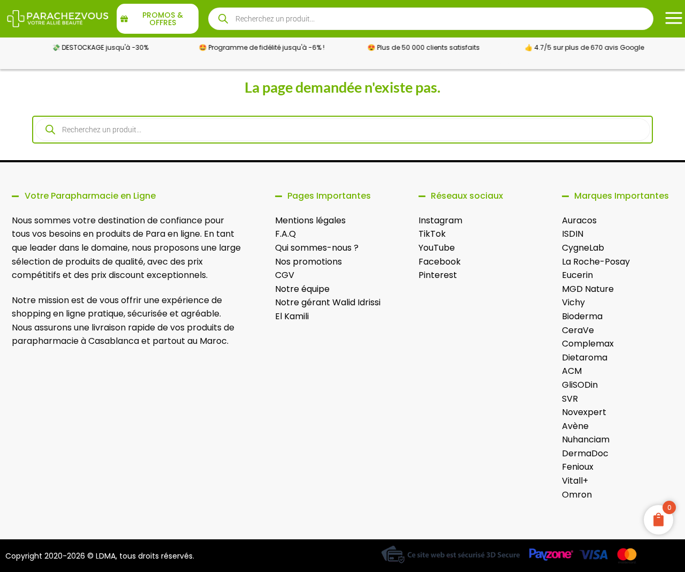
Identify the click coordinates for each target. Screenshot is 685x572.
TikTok (432, 234)
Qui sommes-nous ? (317, 248)
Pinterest (437, 275)
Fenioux (577, 467)
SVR (570, 399)
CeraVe (578, 330)
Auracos (579, 220)
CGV (284, 275)
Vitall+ (575, 481)
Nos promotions (308, 261)
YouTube (436, 248)
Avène (575, 426)
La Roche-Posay (596, 261)
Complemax (588, 343)
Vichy (573, 302)
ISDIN (572, 234)
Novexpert (584, 412)
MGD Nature (588, 289)
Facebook (439, 261)
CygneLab (583, 248)
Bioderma (582, 316)
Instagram (440, 220)
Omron (577, 494)
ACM (572, 371)
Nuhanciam (586, 439)
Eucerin (577, 275)
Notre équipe (302, 289)
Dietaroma (584, 357)
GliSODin (580, 385)
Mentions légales (310, 220)
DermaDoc (585, 453)
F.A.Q (285, 234)
